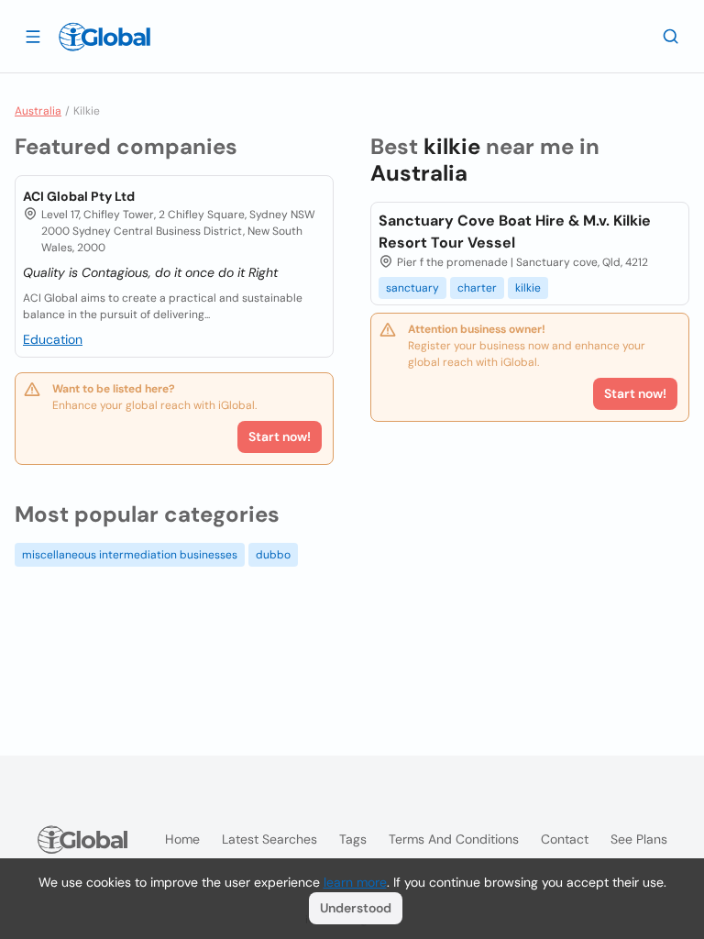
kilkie (528, 288)
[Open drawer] (33, 35)
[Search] (671, 35)
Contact (564, 839)
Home (182, 839)
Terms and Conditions (454, 839)
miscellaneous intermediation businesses (129, 554)
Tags (353, 839)
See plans (638, 839)
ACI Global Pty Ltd (79, 196)
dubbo (273, 554)
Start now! (279, 436)
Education (52, 339)
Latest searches (269, 839)
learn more (355, 882)
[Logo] (104, 36)
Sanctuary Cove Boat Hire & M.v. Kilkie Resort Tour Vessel (515, 231)
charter (477, 288)
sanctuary (412, 288)
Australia (38, 111)
